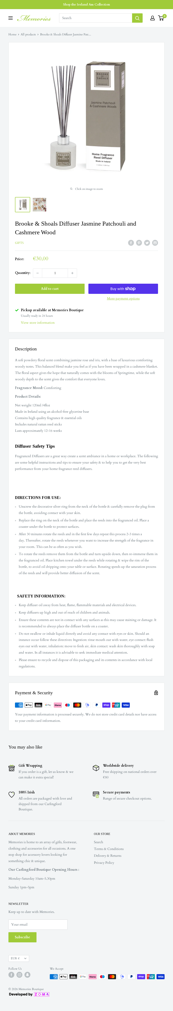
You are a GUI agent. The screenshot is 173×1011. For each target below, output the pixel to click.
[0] (161, 18)
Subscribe (22, 937)
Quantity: (22, 273)
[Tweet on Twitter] (147, 243)
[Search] (137, 18)
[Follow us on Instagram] (19, 975)
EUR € (15, 958)
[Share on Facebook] (131, 243)
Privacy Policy (104, 862)
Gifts (19, 243)
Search (98, 842)
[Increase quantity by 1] (72, 273)
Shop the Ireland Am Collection (86, 4)
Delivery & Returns (107, 855)
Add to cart (50, 288)
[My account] (152, 18)
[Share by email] (155, 243)
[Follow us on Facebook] (11, 975)
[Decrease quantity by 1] (37, 273)
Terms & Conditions (109, 849)
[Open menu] (10, 18)
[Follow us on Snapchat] (27, 975)
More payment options (123, 298)
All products (28, 34)
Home (12, 34)
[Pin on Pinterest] (139, 243)
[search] (95, 18)
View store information (38, 322)
